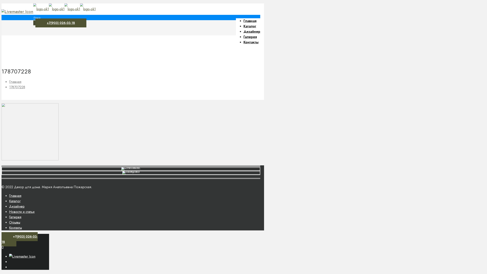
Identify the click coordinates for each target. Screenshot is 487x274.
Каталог (15, 201)
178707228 (17, 87)
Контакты (15, 227)
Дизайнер (17, 206)
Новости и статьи (22, 211)
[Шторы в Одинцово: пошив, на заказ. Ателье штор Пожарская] (64, 9)
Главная (15, 81)
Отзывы (14, 222)
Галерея (15, 217)
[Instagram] (17, 11)
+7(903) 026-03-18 (61, 23)
